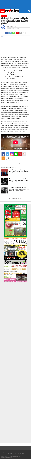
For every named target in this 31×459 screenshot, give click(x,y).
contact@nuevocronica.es (6, 457)
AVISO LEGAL (14, 452)
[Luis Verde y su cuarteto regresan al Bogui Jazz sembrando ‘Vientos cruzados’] (4, 172)
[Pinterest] (20, 154)
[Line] (16, 154)
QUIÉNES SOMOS (6, 452)
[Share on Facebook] (7, 32)
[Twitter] (7, 154)
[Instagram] (12, 154)
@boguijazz (22, 163)
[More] (3, 158)
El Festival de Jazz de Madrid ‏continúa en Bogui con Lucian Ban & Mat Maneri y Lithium (19, 189)
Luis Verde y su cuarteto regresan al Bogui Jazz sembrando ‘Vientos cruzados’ (19, 171)
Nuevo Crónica (16, 456)
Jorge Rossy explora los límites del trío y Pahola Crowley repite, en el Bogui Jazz (18, 180)
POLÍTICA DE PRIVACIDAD (20, 453)
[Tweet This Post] (10, 32)
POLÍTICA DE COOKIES (23, 452)
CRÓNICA (11, 26)
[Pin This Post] (17, 32)
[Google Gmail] (24, 154)
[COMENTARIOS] (24, 32)
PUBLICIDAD (10, 453)
